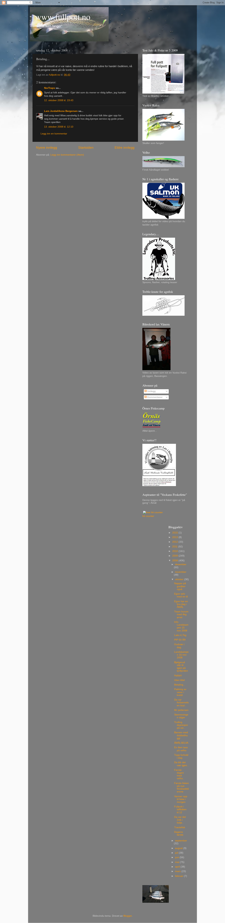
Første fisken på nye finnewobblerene (181, 787)
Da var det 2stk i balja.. (180, 820)
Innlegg (151, 391)
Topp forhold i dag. (181, 756)
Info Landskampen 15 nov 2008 (181, 626)
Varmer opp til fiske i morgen (180, 799)
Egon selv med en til (181, 595)
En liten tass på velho (181, 749)
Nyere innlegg (46, 147)
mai (177, 862)
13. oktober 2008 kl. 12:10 (58, 126)
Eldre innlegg (124, 147)
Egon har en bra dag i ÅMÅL (181, 604)
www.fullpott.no (62, 16)
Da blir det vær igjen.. (181, 764)
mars (178, 871)
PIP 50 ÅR (180, 639)
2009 (175, 555)
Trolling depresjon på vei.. (181, 725)
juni (177, 857)
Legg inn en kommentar (54, 133)
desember (180, 564)
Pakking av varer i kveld (180, 692)
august (179, 848)
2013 (175, 537)
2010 (175, 551)
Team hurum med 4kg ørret (181, 614)
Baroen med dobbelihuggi (181, 735)
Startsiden (86, 147)
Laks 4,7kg (180, 635)
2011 (175, 546)
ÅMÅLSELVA (181, 743)
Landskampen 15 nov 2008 (181, 655)
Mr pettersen (181, 710)
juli (177, 852)
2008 (175, 560)
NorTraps (49, 88)
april (178, 866)
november (180, 572)
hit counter (148, 516)
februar (179, 876)
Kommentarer (155, 397)
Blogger (127, 916)
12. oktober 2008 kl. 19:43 (58, 100)
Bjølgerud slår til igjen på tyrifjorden (181, 666)
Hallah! (178, 675)
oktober (179, 579)
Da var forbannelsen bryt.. (181, 702)
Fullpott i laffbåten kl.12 (180, 809)
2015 (175, 532)
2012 (175, 542)
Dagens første (178, 833)
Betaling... (179, 684)
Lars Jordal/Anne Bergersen (61, 111)
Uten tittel (179, 680)
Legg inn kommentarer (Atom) (67, 154)
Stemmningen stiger (181, 716)
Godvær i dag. (179, 646)
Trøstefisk (179, 827)
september (181, 840)
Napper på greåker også (180, 586)
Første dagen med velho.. (179, 774)
